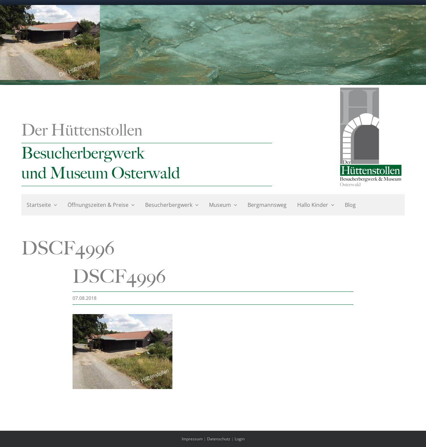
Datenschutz (218, 439)
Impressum (192, 439)
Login (240, 439)
